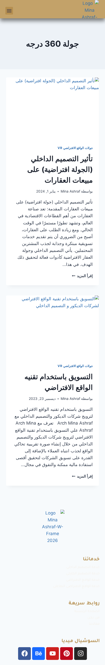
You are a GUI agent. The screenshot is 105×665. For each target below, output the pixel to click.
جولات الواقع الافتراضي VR (75, 148)
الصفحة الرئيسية (87, 611)
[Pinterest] (66, 653)
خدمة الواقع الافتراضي (83, 580)
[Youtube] (52, 653)
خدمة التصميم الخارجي (83, 574)
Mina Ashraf (70, 191)
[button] (9, 11)
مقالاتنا (94, 624)
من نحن (93, 618)
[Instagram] (80, 653)
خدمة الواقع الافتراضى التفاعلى (76, 586)
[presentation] (52, 108)
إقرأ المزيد (82, 276)
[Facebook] (24, 653)
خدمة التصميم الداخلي (83, 567)
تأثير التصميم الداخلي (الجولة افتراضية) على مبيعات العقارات (60, 169)
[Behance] (38, 653)
